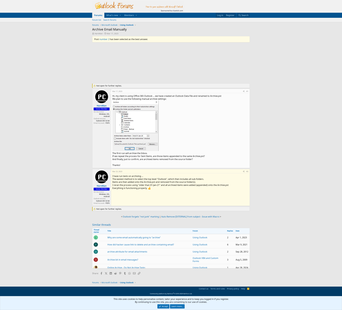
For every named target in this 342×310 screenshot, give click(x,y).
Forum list (96, 20)
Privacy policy (233, 288)
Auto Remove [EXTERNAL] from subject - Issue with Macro (190, 216)
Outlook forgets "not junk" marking (141, 216)
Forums (98, 15)
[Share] (243, 91)
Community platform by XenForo (171, 294)
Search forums (109, 20)
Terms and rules (217, 288)
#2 (247, 171)
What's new (112, 15)
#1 (247, 91)
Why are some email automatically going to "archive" (134, 237)
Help (243, 288)
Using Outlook (200, 237)
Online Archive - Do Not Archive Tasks (126, 267)
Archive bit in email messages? (122, 259)
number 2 (104, 39)
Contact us (203, 288)
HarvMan (99, 33)
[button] (120, 15)
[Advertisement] (157, 64)
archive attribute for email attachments (127, 251)
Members (129, 15)
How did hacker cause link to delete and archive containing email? (140, 244)
